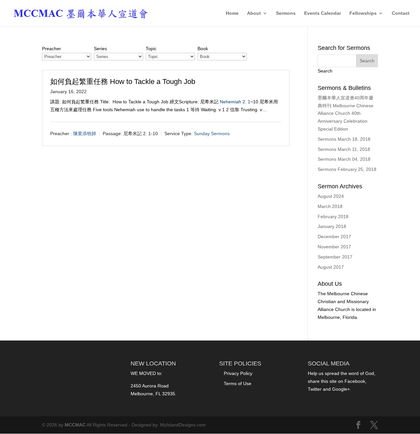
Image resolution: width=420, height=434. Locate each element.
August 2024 (331, 196)
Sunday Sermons (212, 133)
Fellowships (363, 13)
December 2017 (334, 236)
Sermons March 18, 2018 (344, 139)
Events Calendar (322, 13)
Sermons (286, 13)
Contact (401, 13)
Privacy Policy (238, 373)
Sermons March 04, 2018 (344, 159)
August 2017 (331, 267)
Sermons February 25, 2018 (347, 169)
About (254, 13)
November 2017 (334, 246)
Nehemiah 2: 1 (235, 101)
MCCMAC (75, 424)
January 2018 (332, 226)
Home (232, 13)
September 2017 (335, 256)
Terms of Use (237, 383)
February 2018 (333, 216)
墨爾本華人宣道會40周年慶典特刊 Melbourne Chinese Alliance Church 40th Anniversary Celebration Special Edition (345, 113)
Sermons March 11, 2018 (344, 149)
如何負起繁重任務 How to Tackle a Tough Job (122, 81)
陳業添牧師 (84, 133)
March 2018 (330, 206)
